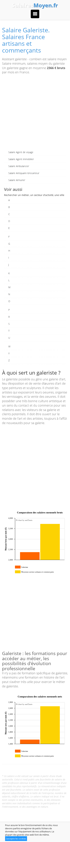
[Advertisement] (35, 114)
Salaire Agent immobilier (21, 159)
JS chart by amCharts (24, 520)
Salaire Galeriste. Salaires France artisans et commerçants (26, 40)
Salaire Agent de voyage (20, 152)
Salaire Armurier (16, 180)
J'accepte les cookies (16, 838)
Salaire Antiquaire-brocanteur (23, 173)
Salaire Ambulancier (18, 166)
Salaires (35, 5)
